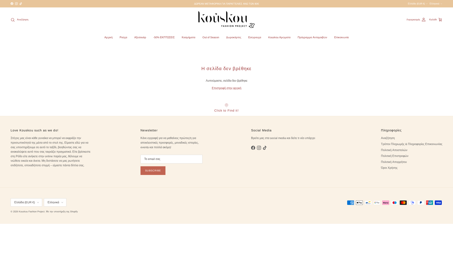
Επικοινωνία (341, 37)
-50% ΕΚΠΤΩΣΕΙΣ (164, 37)
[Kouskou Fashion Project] (226, 20)
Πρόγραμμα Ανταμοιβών (312, 37)
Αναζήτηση (388, 138)
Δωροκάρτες (233, 37)
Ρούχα (123, 37)
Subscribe (153, 170)
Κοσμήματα (188, 37)
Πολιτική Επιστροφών (394, 155)
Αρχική (108, 37)
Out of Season (210, 37)
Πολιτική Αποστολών (394, 150)
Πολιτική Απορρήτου (394, 161)
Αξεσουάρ (140, 37)
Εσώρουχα (254, 37)
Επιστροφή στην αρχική (226, 88)
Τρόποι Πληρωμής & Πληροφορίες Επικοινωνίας (411, 144)
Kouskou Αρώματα (279, 37)
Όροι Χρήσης (389, 167)
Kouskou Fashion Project (32, 211)
